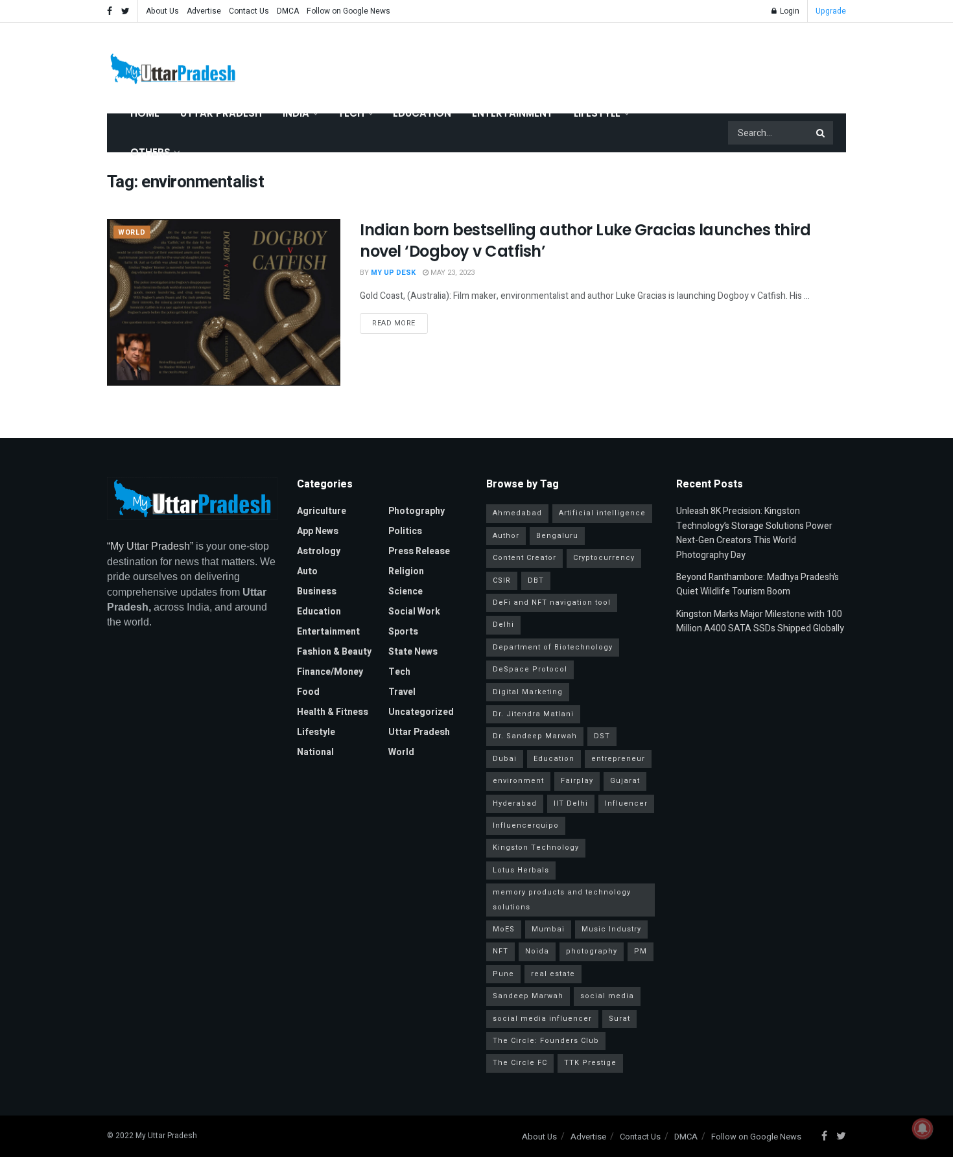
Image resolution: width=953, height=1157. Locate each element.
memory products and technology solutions (562, 899)
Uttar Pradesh (221, 113)
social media (607, 995)
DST (602, 736)
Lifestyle (597, 113)
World (132, 232)
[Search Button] (821, 133)
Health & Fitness (332, 712)
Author (506, 535)
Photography (416, 511)
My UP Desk (393, 272)
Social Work (414, 611)
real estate (553, 973)
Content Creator (524, 557)
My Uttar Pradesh (166, 1135)
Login (788, 11)
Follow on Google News (348, 11)
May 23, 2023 (452, 272)
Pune (503, 973)
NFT (500, 951)
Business (316, 591)
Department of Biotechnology (553, 647)
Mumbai (548, 929)
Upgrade (831, 11)
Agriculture (321, 511)
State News (413, 652)
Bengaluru (557, 535)
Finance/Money (330, 672)
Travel (402, 692)
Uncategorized (421, 712)
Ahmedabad (517, 513)
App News (317, 531)
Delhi (503, 624)
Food (308, 692)
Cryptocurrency (604, 557)
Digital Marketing (528, 691)
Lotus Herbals (521, 870)
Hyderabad (515, 803)
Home (144, 113)
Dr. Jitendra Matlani (533, 713)
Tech (351, 113)
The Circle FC (520, 1062)
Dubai (505, 758)
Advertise (204, 11)
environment (518, 780)
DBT (536, 580)
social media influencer (542, 1018)
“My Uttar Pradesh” (150, 546)
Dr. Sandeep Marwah (535, 736)
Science (405, 591)
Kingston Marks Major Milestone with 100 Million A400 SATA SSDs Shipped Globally (760, 621)
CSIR (502, 580)
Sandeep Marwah (528, 995)
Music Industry (611, 929)
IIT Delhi (571, 803)
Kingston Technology (536, 847)
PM (640, 951)
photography (591, 951)
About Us (162, 11)
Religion (406, 571)
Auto (307, 571)
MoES (504, 929)
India (296, 113)
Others (150, 152)
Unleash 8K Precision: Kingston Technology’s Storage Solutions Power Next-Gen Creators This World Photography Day (754, 532)
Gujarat (625, 780)
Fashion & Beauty (334, 652)
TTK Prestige (590, 1062)
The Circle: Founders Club (546, 1040)
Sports (403, 631)
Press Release (419, 551)
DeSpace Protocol (530, 669)
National (315, 752)
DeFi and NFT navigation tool (552, 602)
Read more (394, 323)
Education (422, 113)
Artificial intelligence (602, 513)
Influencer (626, 803)
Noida (537, 951)
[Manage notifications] (922, 1128)
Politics (405, 531)
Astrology (318, 551)
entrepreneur (618, 758)
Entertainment (512, 113)
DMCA (288, 11)
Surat (619, 1018)
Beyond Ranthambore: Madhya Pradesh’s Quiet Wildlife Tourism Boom (757, 584)
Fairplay (577, 780)
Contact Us (249, 11)
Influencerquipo (526, 825)
